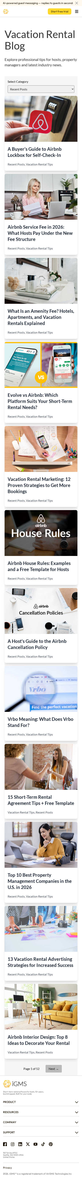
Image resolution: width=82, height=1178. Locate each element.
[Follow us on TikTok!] (43, 1144)
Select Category (18, 81)
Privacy (7, 1167)
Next (54, 1068)
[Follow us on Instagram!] (12, 1144)
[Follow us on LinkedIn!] (20, 1144)
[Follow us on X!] (28, 1144)
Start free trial (59, 11)
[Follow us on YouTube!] (35, 1144)
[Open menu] (76, 11)
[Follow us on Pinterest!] (51, 1144)
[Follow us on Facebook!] (5, 1144)
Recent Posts (16, 164)
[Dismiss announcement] (76, 3)
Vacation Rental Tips (39, 164)
